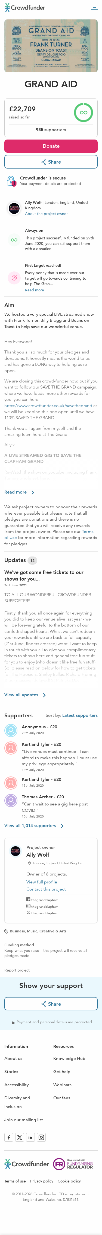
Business (17, 931)
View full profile (41, 882)
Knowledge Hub (69, 1058)
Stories (11, 1071)
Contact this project (46, 889)
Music (32, 931)
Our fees (61, 1097)
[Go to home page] (24, 7)
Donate (51, 146)
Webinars (62, 1084)
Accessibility (16, 1084)
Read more (34, 290)
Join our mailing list (23, 1119)
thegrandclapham (44, 900)
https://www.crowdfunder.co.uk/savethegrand (48, 405)
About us (13, 1058)
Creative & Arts (52, 931)
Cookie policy (69, 1181)
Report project (17, 970)
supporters (51, 129)
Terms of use (15, 1181)
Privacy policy (41, 1181)
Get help (61, 1071)
